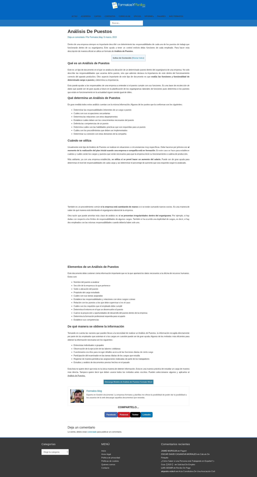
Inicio (103, 451)
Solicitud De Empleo (186, 464)
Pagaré (183, 451)
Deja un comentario (76, 37)
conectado (92, 432)
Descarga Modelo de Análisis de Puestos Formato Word (128, 382)
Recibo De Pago (183, 468)
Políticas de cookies (110, 461)
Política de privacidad (110, 457)
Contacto (105, 468)
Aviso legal (106, 454)
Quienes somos (108, 464)
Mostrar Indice (138, 58)
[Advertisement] (128, 185)
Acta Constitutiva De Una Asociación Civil (197, 471)
